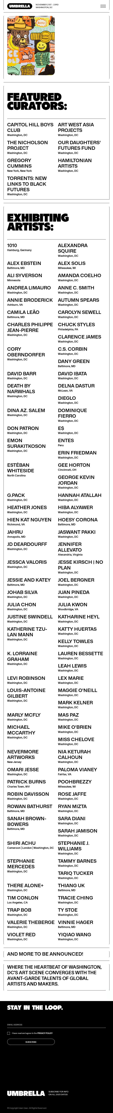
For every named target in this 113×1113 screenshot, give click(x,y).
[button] (103, 6)
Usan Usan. (23, 1108)
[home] (19, 6)
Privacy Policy (45, 1033)
